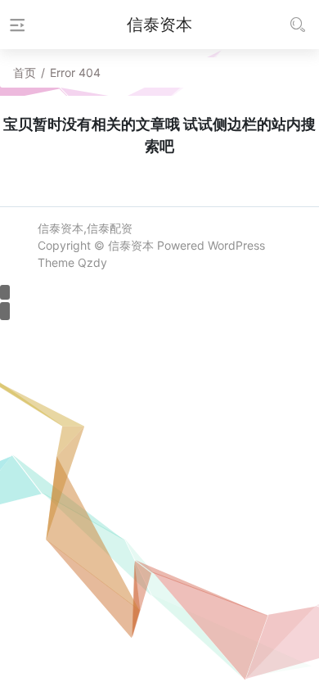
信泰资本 (131, 245)
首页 (24, 72)
